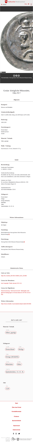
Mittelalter (9, 364)
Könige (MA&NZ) (12, 357)
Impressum (16, 425)
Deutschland (10, 349)
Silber (19, 364)
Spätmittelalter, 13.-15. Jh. (15, 372)
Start (16, 403)
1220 (7, 389)
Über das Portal (16, 407)
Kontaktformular (16, 411)
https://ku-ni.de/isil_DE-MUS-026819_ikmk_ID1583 (14, 275)
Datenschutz (16, 429)
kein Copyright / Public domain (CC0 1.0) (11, 283)
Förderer (16, 416)
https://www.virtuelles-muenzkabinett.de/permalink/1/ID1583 (16, 303)
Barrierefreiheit (16, 420)
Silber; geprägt (11, 333)
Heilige (21, 349)
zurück (4, 4)
